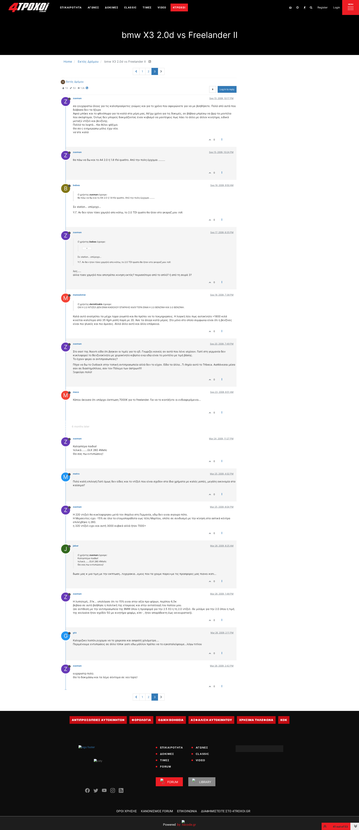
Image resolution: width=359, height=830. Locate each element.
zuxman (77, 98)
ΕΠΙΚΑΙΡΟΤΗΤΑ (171, 747)
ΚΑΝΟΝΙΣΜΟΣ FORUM (157, 811)
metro (76, 473)
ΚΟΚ (283, 720)
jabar (76, 545)
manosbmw (79, 294)
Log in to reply (227, 89)
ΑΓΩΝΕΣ (202, 747)
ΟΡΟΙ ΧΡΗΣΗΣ (126, 811)
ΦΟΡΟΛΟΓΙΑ (141, 720)
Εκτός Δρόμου (75, 81)
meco (76, 392)
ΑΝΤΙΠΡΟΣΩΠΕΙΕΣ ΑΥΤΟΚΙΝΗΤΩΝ (98, 720)
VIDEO (200, 760)
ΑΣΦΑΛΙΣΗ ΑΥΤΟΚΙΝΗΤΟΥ (211, 720)
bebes (76, 185)
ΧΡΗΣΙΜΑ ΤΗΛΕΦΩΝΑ (256, 720)
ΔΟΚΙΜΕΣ (167, 753)
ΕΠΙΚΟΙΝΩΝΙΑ (187, 811)
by (171, 824)
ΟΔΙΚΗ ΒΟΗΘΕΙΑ (171, 720)
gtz (75, 632)
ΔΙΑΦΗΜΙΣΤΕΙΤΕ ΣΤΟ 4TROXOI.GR (225, 811)
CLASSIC (202, 753)
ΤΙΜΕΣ (164, 760)
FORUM (165, 766)
